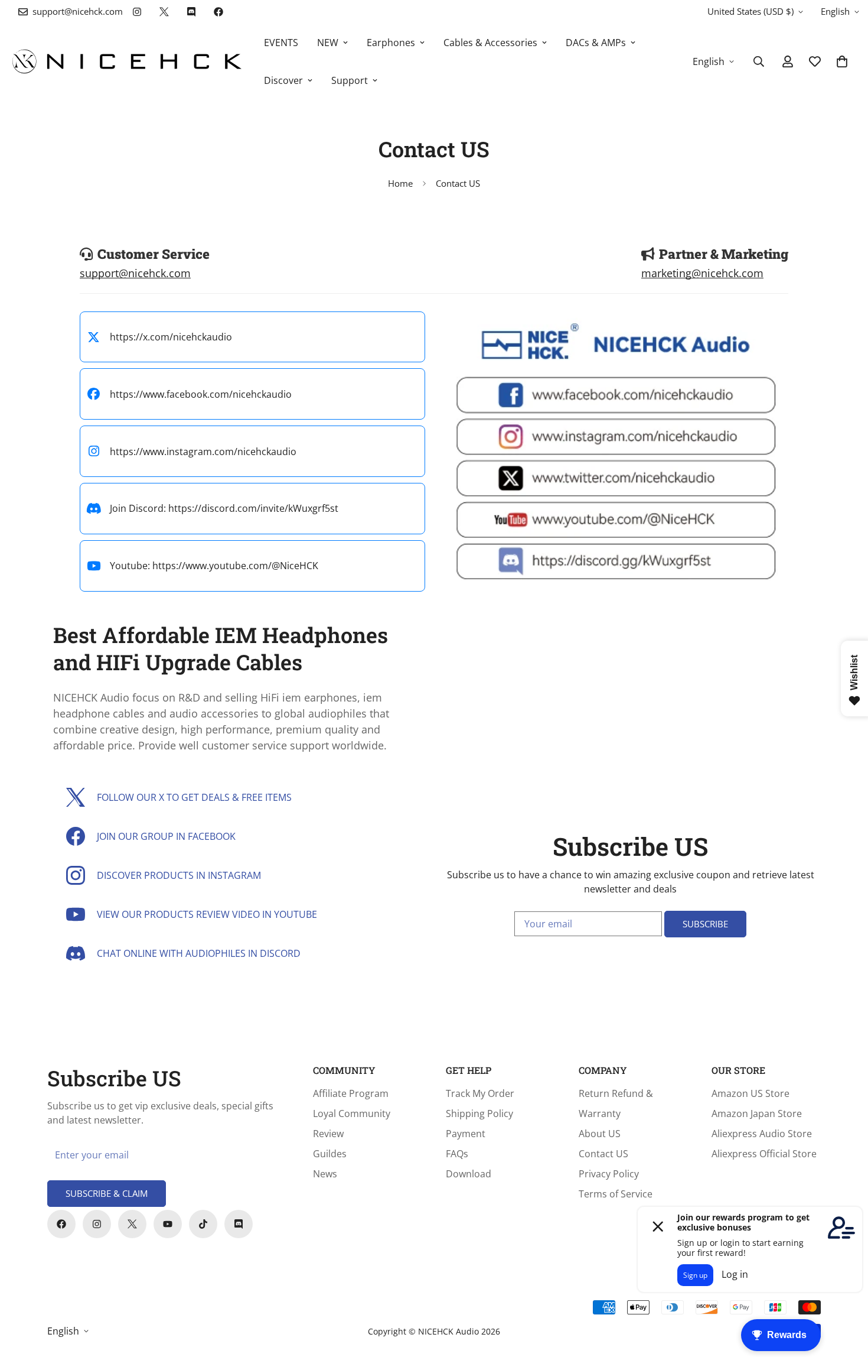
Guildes (330, 1153)
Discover (283, 80)
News (325, 1173)
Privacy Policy (609, 1173)
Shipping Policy (479, 1113)
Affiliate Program (351, 1093)
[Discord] (191, 12)
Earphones (391, 42)
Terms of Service (615, 1193)
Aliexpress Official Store (764, 1153)
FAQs (457, 1153)
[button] (842, 61)
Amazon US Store (750, 1093)
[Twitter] (164, 12)
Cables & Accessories (490, 42)
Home (400, 183)
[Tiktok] (203, 1224)
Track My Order (480, 1093)
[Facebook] (218, 12)
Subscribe (705, 924)
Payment (465, 1133)
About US (600, 1133)
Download (468, 1173)
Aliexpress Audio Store (762, 1133)
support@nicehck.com (135, 273)
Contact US (603, 1153)
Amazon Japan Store (757, 1113)
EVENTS (281, 42)
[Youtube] (168, 1224)
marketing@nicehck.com (702, 273)
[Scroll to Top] (845, 1292)
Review (328, 1133)
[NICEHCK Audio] (127, 61)
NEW (327, 42)
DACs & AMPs (596, 42)
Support (349, 80)
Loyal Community (351, 1113)
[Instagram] (137, 12)
